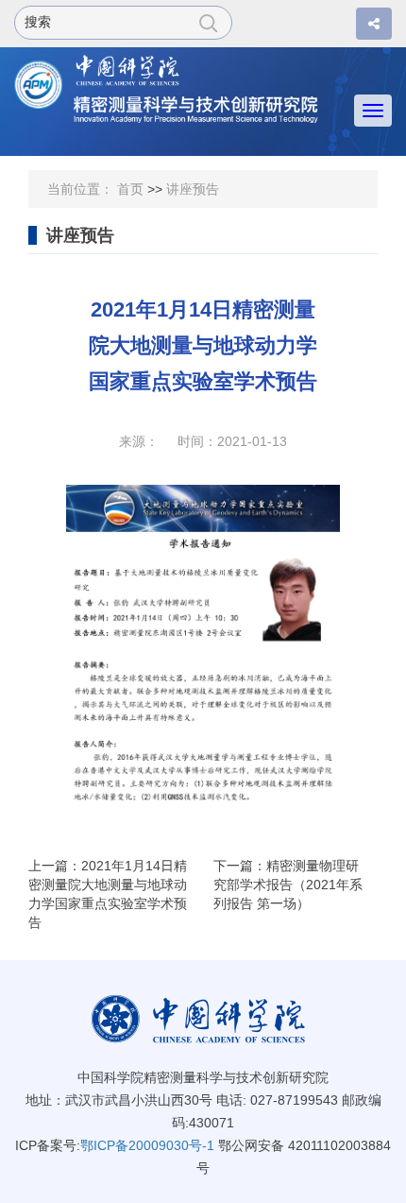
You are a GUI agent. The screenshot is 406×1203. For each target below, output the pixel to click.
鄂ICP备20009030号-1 (147, 1145)
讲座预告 (192, 189)
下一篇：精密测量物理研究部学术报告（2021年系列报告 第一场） (288, 884)
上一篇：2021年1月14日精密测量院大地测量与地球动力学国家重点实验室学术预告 (107, 894)
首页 (130, 189)
